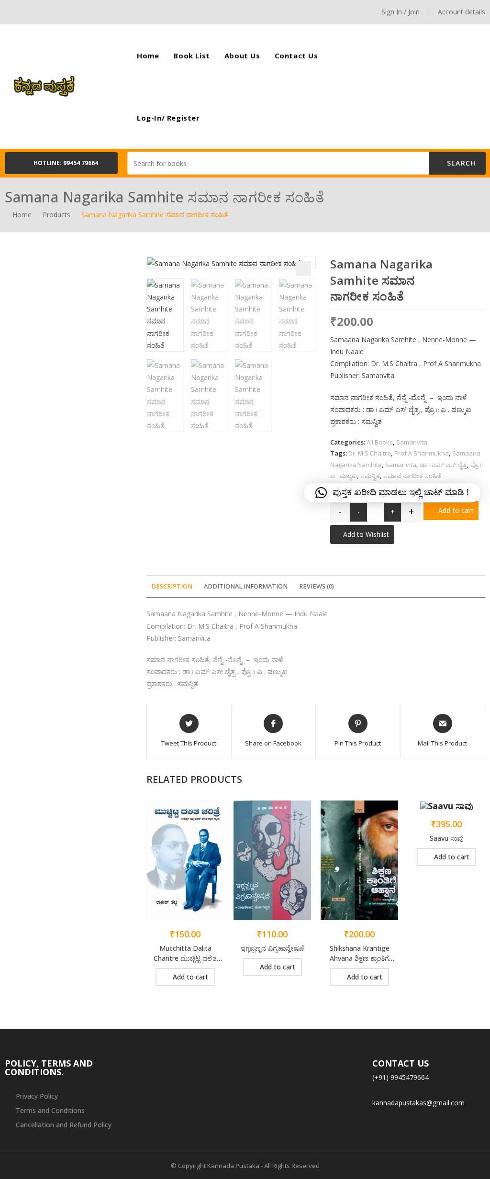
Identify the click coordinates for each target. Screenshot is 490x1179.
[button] (61, 163)
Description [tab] (171, 586)
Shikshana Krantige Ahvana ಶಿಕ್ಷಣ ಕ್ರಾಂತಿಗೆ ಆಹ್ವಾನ (360, 953)
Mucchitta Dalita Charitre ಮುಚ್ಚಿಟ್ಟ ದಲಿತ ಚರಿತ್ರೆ (185, 953)
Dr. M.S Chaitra (369, 453)
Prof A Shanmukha (421, 453)
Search (460, 162)
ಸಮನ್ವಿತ (370, 475)
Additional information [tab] (246, 586)
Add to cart (456, 510)
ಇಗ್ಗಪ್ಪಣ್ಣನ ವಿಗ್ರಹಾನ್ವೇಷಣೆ (272, 948)
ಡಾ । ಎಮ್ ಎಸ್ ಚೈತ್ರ (443, 464)
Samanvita (411, 442)
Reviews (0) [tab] (316, 586)
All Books (380, 442)
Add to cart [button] (190, 976)
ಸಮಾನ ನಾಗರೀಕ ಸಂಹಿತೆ (412, 475)
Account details (461, 11)
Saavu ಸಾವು (447, 838)
